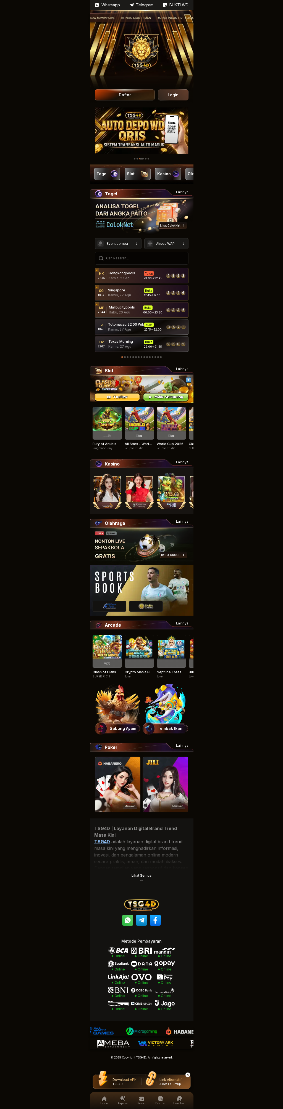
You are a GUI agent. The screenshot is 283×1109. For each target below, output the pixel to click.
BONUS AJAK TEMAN (115, 18)
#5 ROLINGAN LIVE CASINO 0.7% (160, 18)
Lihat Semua (141, 875)
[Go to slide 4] (145, 158)
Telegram (144, 4)
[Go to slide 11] (150, 357)
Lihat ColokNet (170, 225)
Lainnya (182, 192)
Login (173, 94)
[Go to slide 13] (155, 357)
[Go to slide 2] (137, 158)
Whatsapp (110, 4)
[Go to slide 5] (148, 158)
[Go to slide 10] (147, 357)
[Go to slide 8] (141, 357)
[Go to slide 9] (144, 357)
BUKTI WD (178, 4)
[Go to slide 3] (141, 158)
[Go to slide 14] (158, 357)
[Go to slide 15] (161, 357)
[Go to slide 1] (134, 158)
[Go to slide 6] (136, 357)
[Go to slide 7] (139, 357)
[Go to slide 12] (152, 357)
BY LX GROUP (170, 555)
